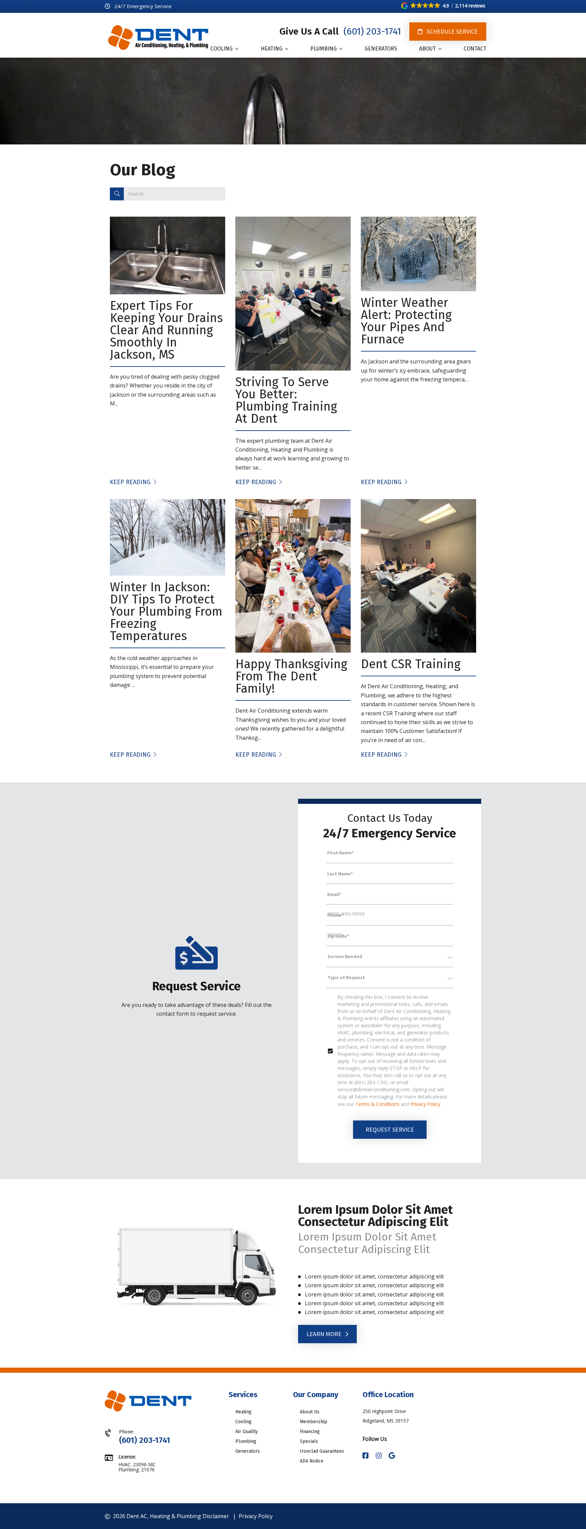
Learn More (325, 1334)
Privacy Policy (425, 1104)
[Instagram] (379, 1456)
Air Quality (246, 1431)
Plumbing (245, 1441)
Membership (313, 1422)
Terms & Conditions (377, 1104)
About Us (309, 1412)
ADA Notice (312, 1461)
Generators (247, 1451)
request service (390, 1129)
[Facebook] (366, 1456)
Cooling (243, 1422)
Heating (243, 1412)
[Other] (392, 1456)
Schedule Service (451, 31)
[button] (443, 5)
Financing (310, 1431)
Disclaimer (215, 1516)
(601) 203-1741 (371, 31)
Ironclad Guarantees (322, 1451)
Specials (309, 1441)
